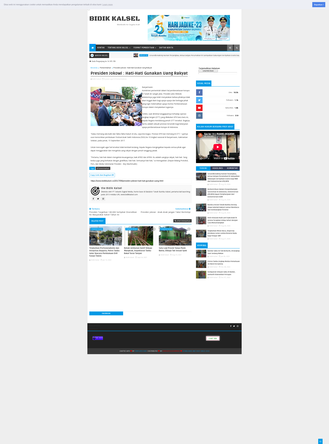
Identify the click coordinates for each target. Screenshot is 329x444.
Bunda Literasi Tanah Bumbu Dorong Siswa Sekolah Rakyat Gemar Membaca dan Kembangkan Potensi (223, 207)
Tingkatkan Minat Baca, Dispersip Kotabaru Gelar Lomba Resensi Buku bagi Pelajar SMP (222, 233)
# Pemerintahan (103, 168)
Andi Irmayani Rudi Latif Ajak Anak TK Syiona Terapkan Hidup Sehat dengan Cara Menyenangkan (223, 220)
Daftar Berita (166, 48)
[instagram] (237, 326)
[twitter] (234, 326)
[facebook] (231, 326)
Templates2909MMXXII (171, 351)
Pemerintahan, (121, 79)
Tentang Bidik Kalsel (118, 48)
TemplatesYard (141, 351)
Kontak (101, 48)
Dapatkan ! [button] (319, 5)
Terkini (203, 168)
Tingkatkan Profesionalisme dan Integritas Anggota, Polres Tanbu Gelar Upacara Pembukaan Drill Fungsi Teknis (104, 252)
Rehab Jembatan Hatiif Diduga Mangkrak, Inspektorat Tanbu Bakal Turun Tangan (138, 250)
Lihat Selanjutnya (183, 221)
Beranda (94, 68)
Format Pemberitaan (144, 48)
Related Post (97, 221)
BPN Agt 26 (130, 55)
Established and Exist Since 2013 (196, 351)
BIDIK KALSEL (114, 19)
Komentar (232, 168)
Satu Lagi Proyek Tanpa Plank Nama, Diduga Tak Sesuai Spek (173, 249)
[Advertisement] (140, 270)
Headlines (218, 168)
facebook (106, 313)
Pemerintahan (105, 68)
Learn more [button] (107, 4)
